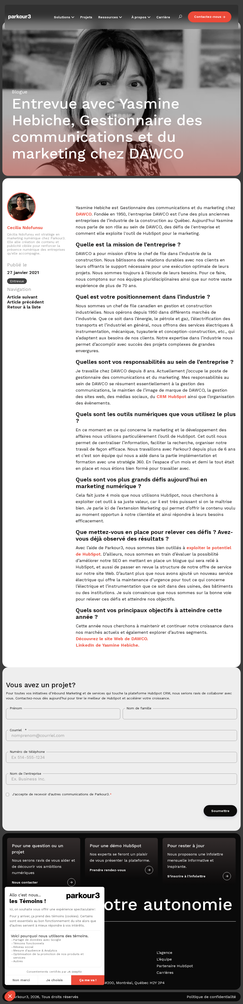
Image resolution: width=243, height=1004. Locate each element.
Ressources (108, 17)
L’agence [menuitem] (164, 952)
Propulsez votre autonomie (120, 904)
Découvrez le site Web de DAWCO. (112, 638)
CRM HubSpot (171, 396)
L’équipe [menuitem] (164, 959)
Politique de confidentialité (211, 996)
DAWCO (84, 213)
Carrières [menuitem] (165, 972)
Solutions (62, 17)
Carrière (163, 17)
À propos (139, 17)
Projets (86, 17)
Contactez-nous (207, 17)
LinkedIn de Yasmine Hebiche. (107, 645)
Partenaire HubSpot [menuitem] (175, 966)
